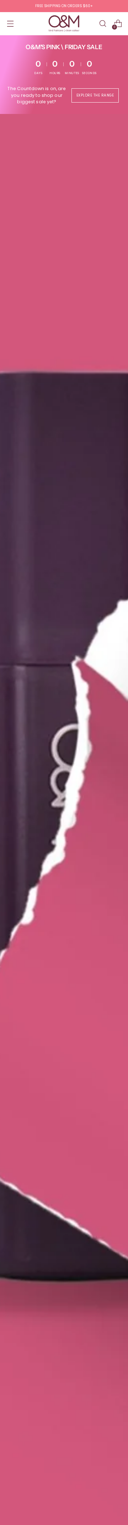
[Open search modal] (102, 23)
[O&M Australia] (64, 23)
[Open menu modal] (10, 23)
